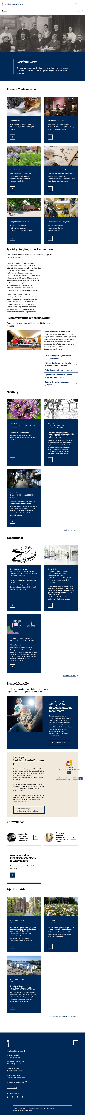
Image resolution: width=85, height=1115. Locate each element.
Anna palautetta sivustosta (15, 1082)
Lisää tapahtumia (69, 676)
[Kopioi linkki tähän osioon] (39, 89)
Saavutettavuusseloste (35, 1108)
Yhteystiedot (11, 1068)
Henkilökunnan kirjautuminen (23, 1110)
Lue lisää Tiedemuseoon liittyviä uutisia (62, 1016)
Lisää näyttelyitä (70, 530)
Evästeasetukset (12, 1088)
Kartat (18, 1068)
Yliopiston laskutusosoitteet (16, 1077)
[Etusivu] (12, 4)
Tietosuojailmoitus (19, 1108)
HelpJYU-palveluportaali (15, 1071)
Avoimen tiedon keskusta (20, 265)
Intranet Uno (48, 1108)
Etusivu (4, 11)
